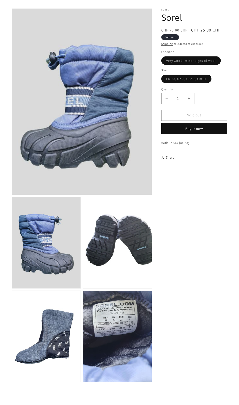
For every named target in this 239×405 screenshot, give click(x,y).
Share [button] (170, 157)
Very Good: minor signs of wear (193, 61)
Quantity (167, 89)
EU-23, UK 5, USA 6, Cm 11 (188, 79)
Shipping (167, 43)
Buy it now (194, 128)
